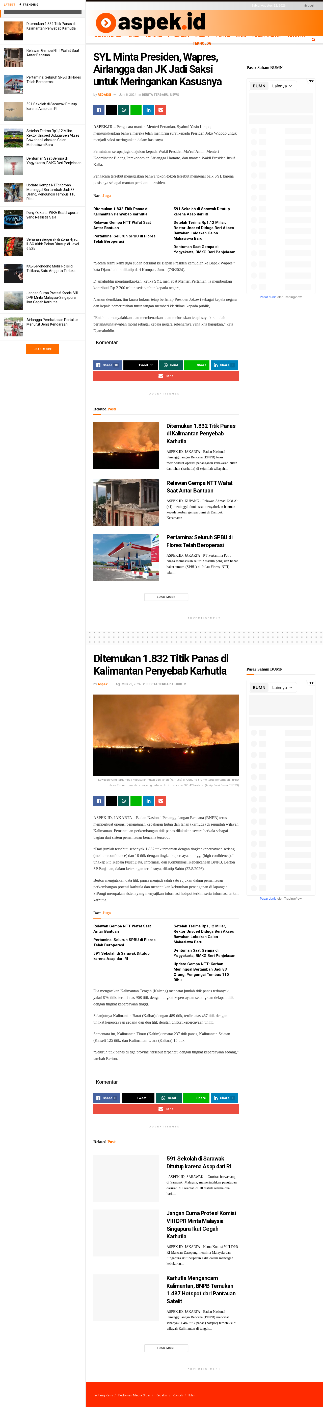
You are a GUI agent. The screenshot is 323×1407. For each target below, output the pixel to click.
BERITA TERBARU (155, 94)
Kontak (178, 1395)
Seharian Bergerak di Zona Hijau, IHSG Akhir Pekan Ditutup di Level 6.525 (52, 244)
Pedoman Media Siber (134, 1395)
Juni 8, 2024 (127, 94)
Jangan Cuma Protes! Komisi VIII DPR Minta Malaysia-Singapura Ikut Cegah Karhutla (52, 297)
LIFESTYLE (100, 10)
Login (311, 5)
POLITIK (223, 36)
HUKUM (180, 684)
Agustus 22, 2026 (128, 684)
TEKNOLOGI (119, 10)
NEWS (241, 36)
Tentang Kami (103, 1395)
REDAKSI (104, 94)
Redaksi (162, 1395)
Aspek (102, 684)
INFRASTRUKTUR (267, 36)
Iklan (192, 1395)
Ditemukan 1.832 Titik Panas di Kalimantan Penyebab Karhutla (201, 434)
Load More (43, 349)
